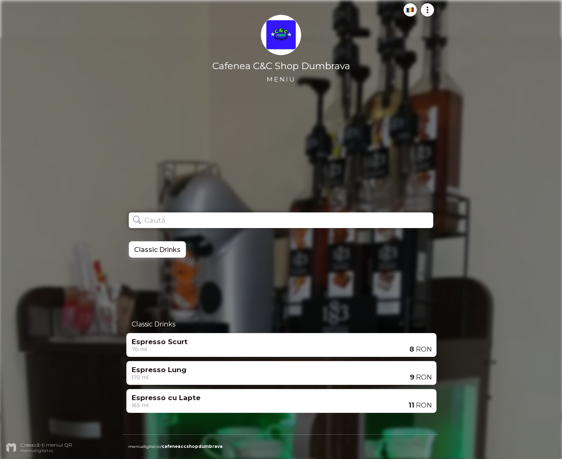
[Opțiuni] (425, 13)
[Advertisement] (281, 286)
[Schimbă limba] (408, 13)
